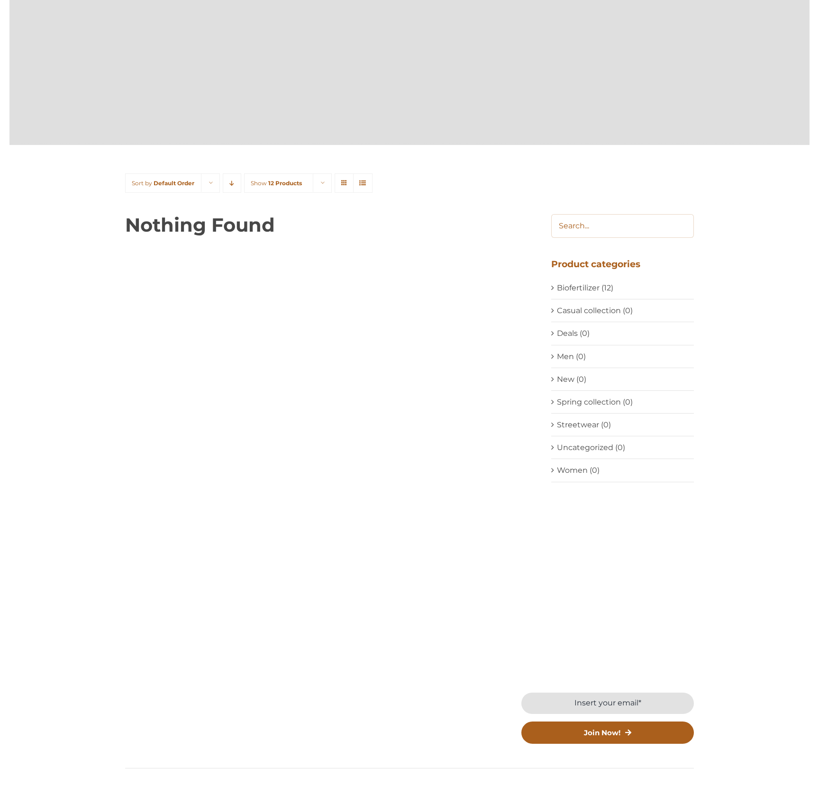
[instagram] (159, 747)
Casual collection (589, 310)
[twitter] (144, 747)
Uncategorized (585, 447)
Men (565, 356)
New (565, 379)
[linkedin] (175, 747)
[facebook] (128, 747)
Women (572, 470)
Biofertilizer (578, 287)
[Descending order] (232, 183)
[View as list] (363, 183)
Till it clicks (518, 789)
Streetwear (578, 424)
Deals (567, 333)
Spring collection (589, 401)
